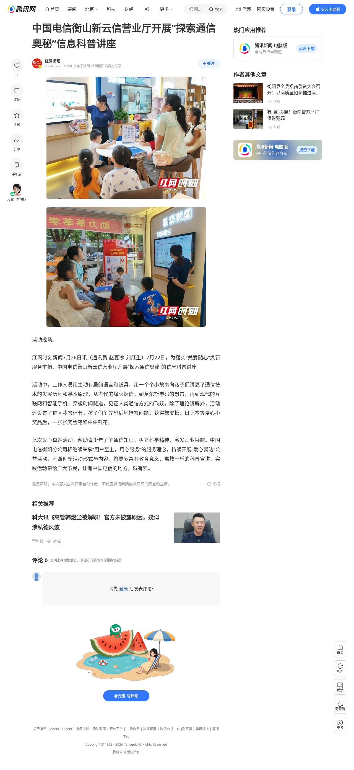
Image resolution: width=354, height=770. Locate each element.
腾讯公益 (166, 729)
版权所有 (133, 752)
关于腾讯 (39, 729)
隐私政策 (99, 729)
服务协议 (82, 729)
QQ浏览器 (184, 729)
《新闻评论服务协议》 (106, 560)
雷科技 (38, 541)
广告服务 (133, 729)
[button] (306, 48)
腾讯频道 (202, 729)
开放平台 (116, 729)
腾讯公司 (119, 752)
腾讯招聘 (150, 729)
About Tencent (61, 729)
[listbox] (126, 522)
